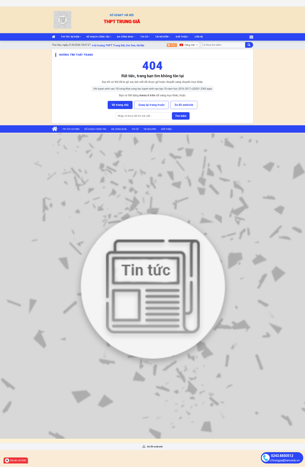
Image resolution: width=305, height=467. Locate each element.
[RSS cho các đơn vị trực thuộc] (172, 45)
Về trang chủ (120, 105)
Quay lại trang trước (151, 105)
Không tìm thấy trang (76, 54)
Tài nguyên (161, 37)
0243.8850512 (282, 456)
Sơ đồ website (184, 105)
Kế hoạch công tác (98, 37)
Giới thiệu (181, 37)
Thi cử (144, 37)
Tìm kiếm (180, 116)
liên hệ (199, 37)
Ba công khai (125, 37)
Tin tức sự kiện (70, 37)
